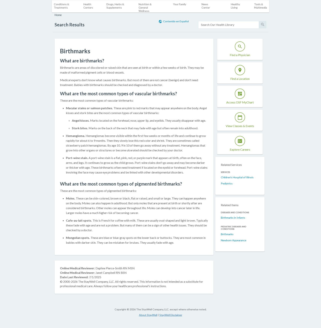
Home (58, 15)
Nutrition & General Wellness (145, 7)
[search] (229, 24)
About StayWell (148, 314)
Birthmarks (227, 234)
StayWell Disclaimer (170, 314)
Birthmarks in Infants (233, 217)
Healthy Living (235, 6)
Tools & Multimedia (260, 6)
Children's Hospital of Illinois (237, 177)
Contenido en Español (176, 21)
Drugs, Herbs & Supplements (115, 6)
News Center (206, 6)
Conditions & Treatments (61, 6)
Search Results (70, 24)
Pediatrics (227, 183)
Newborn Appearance (233, 240)
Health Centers (88, 6)
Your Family (179, 4)
